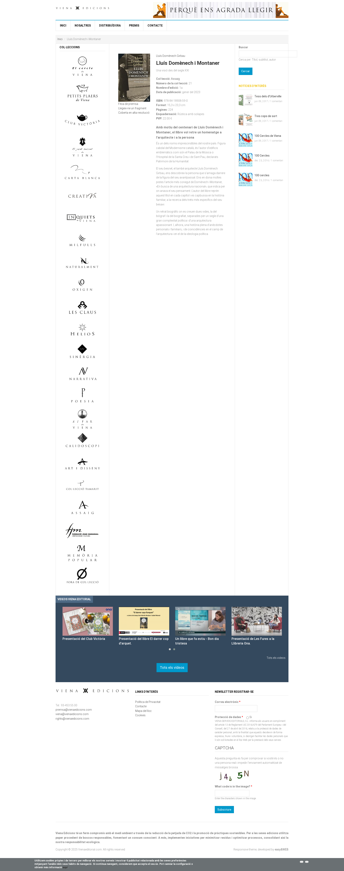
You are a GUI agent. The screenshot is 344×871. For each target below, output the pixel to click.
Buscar (243, 47)
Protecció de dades (229, 717)
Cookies (140, 715)
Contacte (155, 25)
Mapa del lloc (143, 710)
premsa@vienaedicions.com (74, 709)
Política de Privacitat (147, 702)
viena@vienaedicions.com (72, 714)
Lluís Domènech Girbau (170, 55)
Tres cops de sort (265, 116)
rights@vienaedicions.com (72, 718)
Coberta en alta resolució (134, 112)
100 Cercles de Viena (267, 135)
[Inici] (82, 7)
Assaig (175, 78)
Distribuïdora (110, 25)
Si (250, 717)
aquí (65, 867)
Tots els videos (276, 657)
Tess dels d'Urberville (267, 96)
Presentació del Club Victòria (84, 639)
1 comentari (276, 101)
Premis (134, 25)
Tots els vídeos (172, 667)
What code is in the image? (233, 786)
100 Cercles (262, 155)
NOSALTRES (83, 25)
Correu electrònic (227, 702)
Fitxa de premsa (128, 103)
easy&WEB (281, 849)
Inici (63, 25)
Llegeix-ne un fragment (132, 108)
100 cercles (261, 175)
